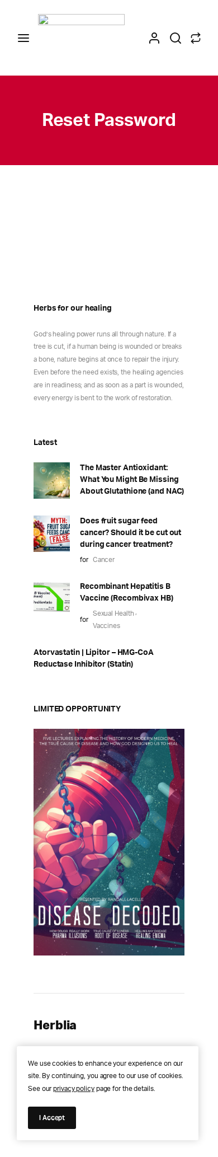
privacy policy (73, 1088)
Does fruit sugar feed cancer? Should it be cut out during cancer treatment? (130, 533)
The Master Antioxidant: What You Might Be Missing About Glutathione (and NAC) (132, 479)
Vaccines (106, 625)
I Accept (52, 1117)
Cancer (104, 559)
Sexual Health (113, 613)
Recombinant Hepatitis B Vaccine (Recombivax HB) (126, 592)
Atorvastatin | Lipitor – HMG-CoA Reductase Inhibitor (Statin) (94, 658)
